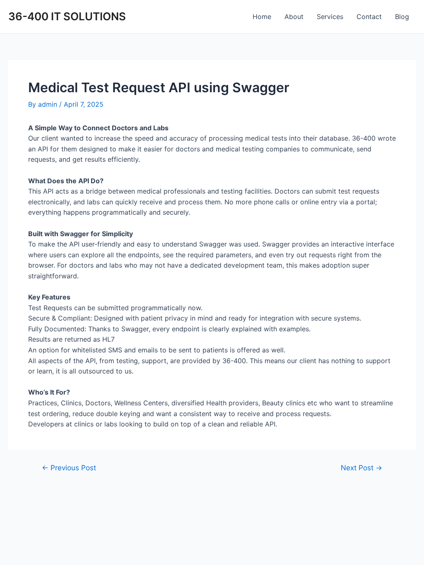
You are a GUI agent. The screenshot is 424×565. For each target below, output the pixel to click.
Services (330, 16)
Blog (402, 16)
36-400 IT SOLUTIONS (67, 16)
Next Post (361, 467)
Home (262, 16)
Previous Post (69, 467)
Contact (369, 16)
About (294, 16)
